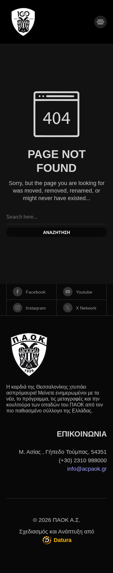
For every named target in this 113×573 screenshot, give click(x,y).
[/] (100, 22)
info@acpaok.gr (87, 469)
